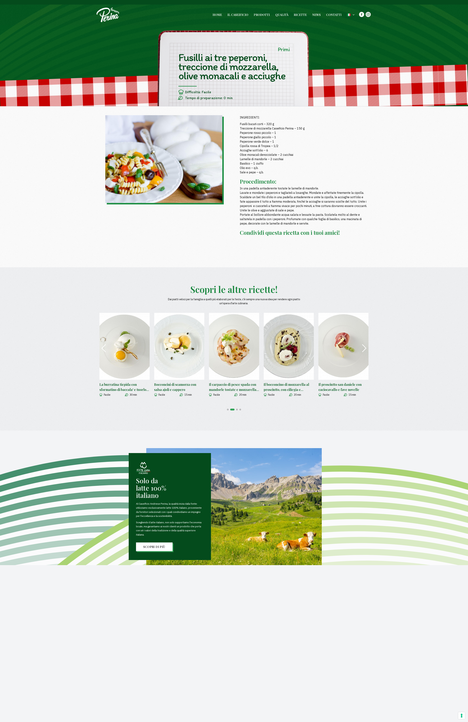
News (316, 15)
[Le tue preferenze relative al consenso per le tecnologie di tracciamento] (461, 715)
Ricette (300, 15)
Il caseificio (237, 15)
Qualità (281, 15)
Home (217, 15)
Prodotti (262, 15)
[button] (228, 409)
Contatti (333, 15)
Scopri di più (154, 547)
